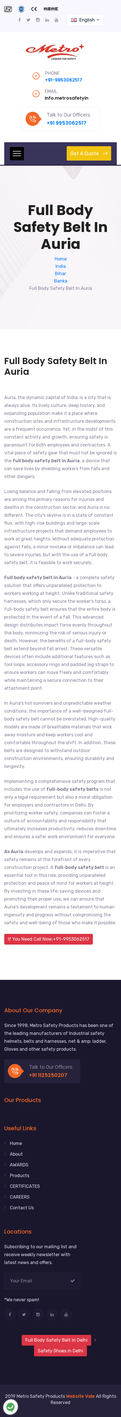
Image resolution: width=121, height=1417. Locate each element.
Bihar (60, 273)
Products (19, 1175)
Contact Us (22, 1207)
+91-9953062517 (63, 80)
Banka (60, 281)
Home (61, 259)
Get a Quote (84, 153)
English (87, 20)
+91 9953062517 (66, 122)
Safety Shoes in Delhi (60, 1351)
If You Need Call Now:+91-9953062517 (48, 939)
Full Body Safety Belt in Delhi (56, 1340)
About (16, 1154)
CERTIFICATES (25, 1186)
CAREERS (20, 1197)
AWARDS (19, 1165)
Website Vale (80, 1396)
